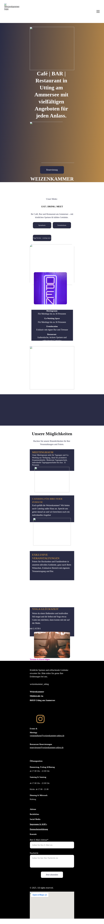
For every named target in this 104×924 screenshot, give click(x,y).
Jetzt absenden (52, 874)
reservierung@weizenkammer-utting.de (47, 747)
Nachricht (34, 853)
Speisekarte (42, 225)
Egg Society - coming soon (42, 238)
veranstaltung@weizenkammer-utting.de (47, 735)
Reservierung (52, 170)
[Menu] (98, 11)
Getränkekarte (61, 225)
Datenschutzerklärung (39, 829)
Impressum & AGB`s (38, 824)
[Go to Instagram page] (40, 719)
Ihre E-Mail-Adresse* (39, 840)
